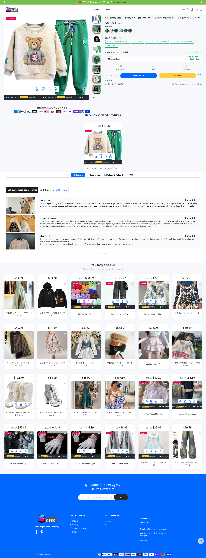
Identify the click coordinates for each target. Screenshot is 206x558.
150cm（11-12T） (123, 41)
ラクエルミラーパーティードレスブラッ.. (187, 314)
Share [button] (109, 80)
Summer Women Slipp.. (18, 463)
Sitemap (143, 540)
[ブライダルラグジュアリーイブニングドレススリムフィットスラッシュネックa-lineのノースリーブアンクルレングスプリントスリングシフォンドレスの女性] (52, 345)
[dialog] (188, 9)
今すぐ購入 (177, 76)
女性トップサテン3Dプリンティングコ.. (120, 413)
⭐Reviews (78, 175)
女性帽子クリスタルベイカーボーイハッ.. (119, 363)
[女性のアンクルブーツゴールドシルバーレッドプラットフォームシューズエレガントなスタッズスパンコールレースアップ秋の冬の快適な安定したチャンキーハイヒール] (52, 395)
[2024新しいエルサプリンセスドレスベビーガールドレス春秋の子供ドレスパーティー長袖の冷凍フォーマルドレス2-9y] (154, 445)
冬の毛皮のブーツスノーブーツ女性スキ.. (18, 413)
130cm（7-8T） (188, 41)
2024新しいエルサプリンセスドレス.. (154, 463)
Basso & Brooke (45, 555)
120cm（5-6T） (175, 41)
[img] (45, 190)
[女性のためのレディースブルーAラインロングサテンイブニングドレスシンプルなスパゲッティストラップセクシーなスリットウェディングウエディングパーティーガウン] (19, 295)
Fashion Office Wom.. (120, 463)
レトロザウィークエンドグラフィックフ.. (52, 314)
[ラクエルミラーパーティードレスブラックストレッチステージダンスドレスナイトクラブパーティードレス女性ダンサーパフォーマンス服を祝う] (187, 295)
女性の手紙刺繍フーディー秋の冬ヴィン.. (187, 363)
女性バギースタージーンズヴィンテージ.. (187, 463)
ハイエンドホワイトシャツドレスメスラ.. (86, 363)
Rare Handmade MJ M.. (52, 463)
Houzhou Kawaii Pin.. (153, 364)
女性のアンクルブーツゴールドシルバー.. (52, 413)
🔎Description (93, 175)
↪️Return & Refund (113, 175)
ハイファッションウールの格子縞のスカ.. (18, 363)
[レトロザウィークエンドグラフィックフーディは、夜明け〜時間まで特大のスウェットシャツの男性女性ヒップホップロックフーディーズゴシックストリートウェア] (52, 295)
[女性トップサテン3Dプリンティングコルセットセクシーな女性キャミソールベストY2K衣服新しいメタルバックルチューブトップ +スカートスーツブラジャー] (120, 395)
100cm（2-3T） (150, 41)
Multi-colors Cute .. (86, 314)
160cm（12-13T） (137, 41)
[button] (4, 2)
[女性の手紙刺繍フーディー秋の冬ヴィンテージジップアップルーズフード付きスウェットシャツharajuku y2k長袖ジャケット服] (187, 345)
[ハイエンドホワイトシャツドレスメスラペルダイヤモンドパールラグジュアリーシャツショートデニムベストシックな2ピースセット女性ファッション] (86, 345)
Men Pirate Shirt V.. (153, 414)
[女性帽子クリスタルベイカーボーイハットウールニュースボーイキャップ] (120, 345)
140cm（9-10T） (111, 46)
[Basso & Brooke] (12, 9)
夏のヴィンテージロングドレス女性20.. (86, 413)
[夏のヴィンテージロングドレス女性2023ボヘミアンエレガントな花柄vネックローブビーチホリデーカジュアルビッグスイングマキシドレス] (86, 395)
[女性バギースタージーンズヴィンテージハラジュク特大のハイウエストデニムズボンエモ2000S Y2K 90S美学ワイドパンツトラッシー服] (187, 445)
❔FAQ (129, 175)
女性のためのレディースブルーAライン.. (19, 314)
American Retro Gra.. (120, 314)
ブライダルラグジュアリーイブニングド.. (52, 363)
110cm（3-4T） (163, 41)
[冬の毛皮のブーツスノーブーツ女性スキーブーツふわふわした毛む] (19, 395)
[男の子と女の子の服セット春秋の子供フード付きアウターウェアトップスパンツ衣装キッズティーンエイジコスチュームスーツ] (103, 146)
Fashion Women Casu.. (187, 414)
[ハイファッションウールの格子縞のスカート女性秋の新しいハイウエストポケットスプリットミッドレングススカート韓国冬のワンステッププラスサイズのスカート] (19, 345)
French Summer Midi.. (153, 314)
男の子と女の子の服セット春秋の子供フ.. (103, 168)
